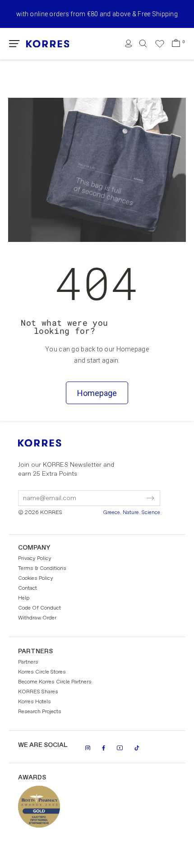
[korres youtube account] (120, 748)
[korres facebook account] (103, 748)
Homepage (97, 393)
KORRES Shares (38, 692)
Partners (28, 662)
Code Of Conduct (39, 608)
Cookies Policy (35, 578)
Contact (27, 588)
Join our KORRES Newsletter (66, 469)
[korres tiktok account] (136, 748)
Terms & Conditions (42, 568)
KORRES (52, 443)
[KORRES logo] (47, 44)
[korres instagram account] (87, 748)
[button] (14, 43)
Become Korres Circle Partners (55, 682)
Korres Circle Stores (42, 672)
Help (23, 598)
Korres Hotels (34, 702)
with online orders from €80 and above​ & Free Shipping (97, 14)
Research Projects (39, 712)
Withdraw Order (37, 618)
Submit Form (112, 492)
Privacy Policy (34, 558)
